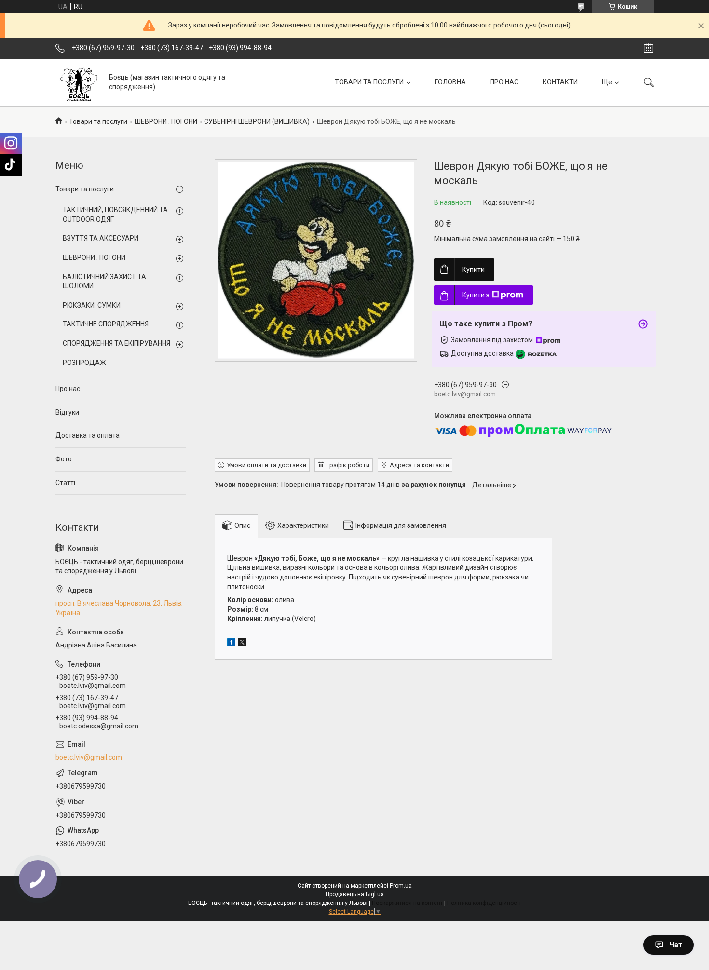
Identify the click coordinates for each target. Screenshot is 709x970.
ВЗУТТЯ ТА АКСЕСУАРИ (100, 238)
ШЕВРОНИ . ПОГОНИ (166, 121)
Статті (65, 482)
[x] (242, 643)
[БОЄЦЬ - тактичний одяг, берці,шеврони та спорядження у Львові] (78, 82)
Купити (473, 269)
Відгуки (67, 412)
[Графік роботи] (648, 48)
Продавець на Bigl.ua (355, 894)
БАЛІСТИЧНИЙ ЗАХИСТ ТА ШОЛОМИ (104, 281)
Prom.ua (401, 885)
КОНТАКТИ (560, 82)
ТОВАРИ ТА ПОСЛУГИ (369, 82)
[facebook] (231, 643)
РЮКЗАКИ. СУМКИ (92, 305)
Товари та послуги (98, 121)
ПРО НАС (504, 82)
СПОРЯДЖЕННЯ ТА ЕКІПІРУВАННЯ (116, 343)
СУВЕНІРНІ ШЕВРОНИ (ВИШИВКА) (257, 121)
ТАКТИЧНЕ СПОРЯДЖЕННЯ (106, 324)
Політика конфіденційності (484, 903)
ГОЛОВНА (450, 82)
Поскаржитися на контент (407, 903)
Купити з (476, 295)
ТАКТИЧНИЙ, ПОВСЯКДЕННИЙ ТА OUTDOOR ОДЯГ (115, 214)
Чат (675, 945)
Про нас (67, 388)
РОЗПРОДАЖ (84, 362)
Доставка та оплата (87, 435)
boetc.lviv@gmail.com (88, 757)
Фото (63, 459)
